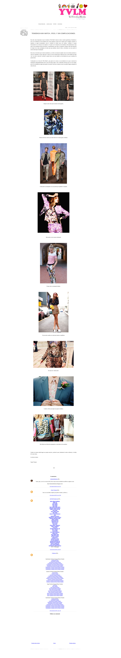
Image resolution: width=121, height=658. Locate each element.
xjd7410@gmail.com (54, 498)
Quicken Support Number (55, 575)
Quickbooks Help (54, 560)
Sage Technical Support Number (54, 592)
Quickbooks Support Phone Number (55, 563)
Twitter (54, 24)
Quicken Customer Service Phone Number (54, 581)
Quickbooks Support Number (55, 562)
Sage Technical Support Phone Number (55, 593)
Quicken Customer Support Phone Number (55, 580)
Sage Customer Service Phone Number (55, 595)
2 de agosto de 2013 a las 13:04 (55, 495)
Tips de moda (24, 35)
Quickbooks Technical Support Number (55, 565)
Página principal (41, 24)
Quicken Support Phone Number (55, 576)
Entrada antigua (72, 643)
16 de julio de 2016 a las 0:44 (55, 549)
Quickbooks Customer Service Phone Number (55, 569)
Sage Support (55, 586)
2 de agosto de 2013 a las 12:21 (55, 486)
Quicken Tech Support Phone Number (55, 577)
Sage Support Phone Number (55, 588)
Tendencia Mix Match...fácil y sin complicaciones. (53, 33)
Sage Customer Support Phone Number (55, 594)
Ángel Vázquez (54, 490)
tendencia (26, 34)
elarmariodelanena (54, 479)
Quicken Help (55, 572)
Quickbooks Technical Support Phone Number (55, 567)
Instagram (60, 24)
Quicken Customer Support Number (55, 579)
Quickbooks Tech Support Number (55, 603)
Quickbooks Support (55, 561)
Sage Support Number (54, 587)
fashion (22, 31)
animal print (24, 30)
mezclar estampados (24, 32)
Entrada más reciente (35, 643)
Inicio (54, 643)
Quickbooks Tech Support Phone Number (55, 564)
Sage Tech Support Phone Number (55, 590)
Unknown (54, 553)
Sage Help (55, 585)
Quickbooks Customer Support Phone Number (55, 568)
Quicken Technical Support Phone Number (55, 578)
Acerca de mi (49, 24)
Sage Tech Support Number (54, 589)
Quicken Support (55, 573)
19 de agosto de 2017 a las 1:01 (55, 610)
